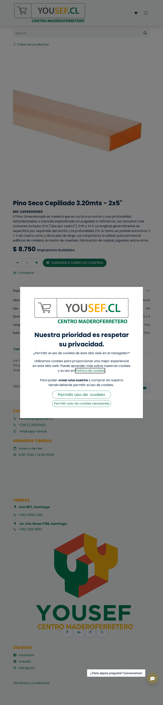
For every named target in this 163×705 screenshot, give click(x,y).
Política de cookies (90, 370)
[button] (81, 395)
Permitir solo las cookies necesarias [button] (81, 403)
